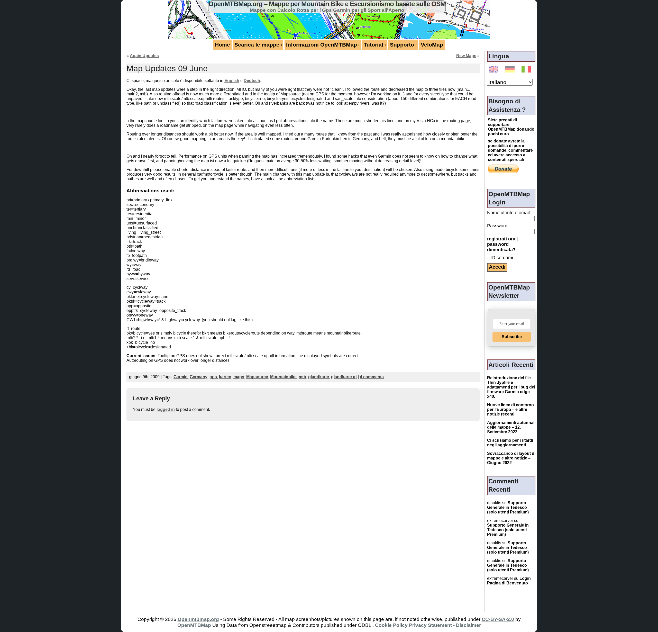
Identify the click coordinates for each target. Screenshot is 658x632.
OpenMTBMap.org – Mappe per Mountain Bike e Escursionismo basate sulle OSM (327, 3)
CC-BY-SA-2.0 (498, 619)
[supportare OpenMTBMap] (503, 168)
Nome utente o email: (509, 212)
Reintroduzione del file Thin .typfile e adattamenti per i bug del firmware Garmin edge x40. (511, 387)
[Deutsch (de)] (510, 69)
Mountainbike (283, 377)
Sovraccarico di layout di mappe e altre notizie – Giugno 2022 (511, 458)
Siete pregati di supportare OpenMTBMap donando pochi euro (511, 127)
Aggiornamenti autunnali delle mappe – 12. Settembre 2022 (511, 427)
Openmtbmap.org (198, 619)
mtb (302, 377)
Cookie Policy (391, 625)
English (231, 80)
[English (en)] (494, 69)
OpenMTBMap (194, 625)
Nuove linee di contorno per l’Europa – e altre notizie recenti (510, 409)
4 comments (372, 377)
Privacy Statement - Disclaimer (445, 625)
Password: (498, 225)
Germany (198, 377)
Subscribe (512, 337)
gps (213, 377)
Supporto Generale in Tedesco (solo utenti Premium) (508, 507)
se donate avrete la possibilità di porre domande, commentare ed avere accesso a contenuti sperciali (510, 150)
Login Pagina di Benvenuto (509, 580)
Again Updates (144, 55)
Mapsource (257, 377)
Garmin (180, 377)
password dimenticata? (501, 247)
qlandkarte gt (344, 377)
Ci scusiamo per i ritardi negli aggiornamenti (510, 442)
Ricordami (502, 257)
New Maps (466, 55)
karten (225, 377)
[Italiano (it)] (527, 69)
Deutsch (252, 80)
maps (238, 377)
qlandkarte (318, 377)
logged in (166, 409)
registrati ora (501, 238)
